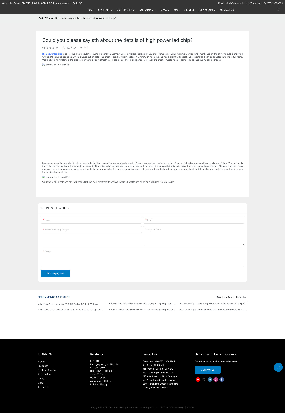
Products (43, 365)
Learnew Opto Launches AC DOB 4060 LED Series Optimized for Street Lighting (215, 309)
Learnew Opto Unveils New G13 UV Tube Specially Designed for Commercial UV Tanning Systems (143, 309)
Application (44, 374)
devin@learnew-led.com (238, 3)
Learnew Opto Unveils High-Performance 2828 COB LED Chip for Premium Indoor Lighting (215, 303)
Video (41, 378)
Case (219, 297)
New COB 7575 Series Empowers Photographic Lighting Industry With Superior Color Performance (143, 303)
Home (41, 361)
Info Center (228, 297)
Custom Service (47, 369)
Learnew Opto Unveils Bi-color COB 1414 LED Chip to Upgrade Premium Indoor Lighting (72, 309)
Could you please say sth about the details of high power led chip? (83, 18)
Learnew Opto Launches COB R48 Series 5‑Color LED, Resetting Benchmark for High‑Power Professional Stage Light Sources (70, 304)
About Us (43, 387)
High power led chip (52, 54)
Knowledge (241, 297)
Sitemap (191, 407)
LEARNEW (43, 18)
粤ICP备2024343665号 (172, 407)
